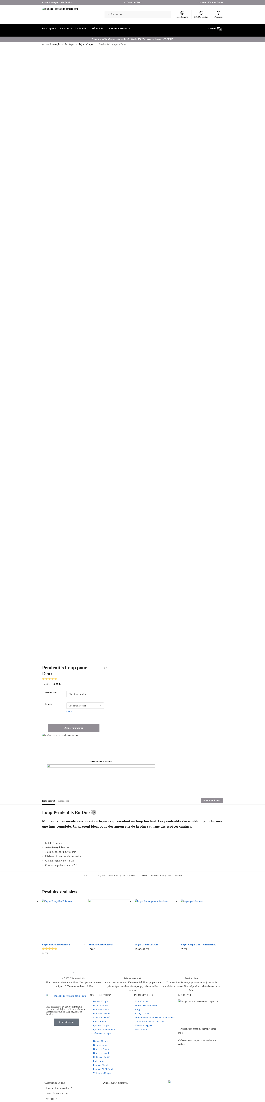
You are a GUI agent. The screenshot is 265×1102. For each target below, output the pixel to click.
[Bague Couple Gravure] (156, 920)
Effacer (69, 711)
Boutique (69, 44)
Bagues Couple (100, 1001)
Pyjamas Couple (101, 1025)
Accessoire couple (51, 44)
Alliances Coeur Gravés (100, 944)
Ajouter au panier (73, 728)
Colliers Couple (128, 875)
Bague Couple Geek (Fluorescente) (198, 944)
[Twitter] (182, 1057)
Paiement (218, 17)
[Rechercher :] (138, 14)
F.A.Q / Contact (201, 17)
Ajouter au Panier (211, 800)
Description (63, 801)
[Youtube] (190, 1057)
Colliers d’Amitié (101, 1017)
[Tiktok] (182, 1066)
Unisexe (178, 875)
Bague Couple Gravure (146, 944)
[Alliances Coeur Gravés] (109, 920)
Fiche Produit (48, 801)
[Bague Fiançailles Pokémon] (63, 920)
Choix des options (63, 958)
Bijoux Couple (86, 44)
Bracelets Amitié (101, 1009)
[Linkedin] (199, 1057)
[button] (50, 679)
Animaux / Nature (158, 875)
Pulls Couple (99, 1021)
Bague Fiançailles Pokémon (56, 944)
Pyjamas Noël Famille (104, 1029)
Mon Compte (182, 17)
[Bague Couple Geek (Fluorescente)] (202, 920)
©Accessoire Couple (54, 1082)
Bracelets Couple (101, 1013)
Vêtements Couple (102, 1033)
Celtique (170, 875)
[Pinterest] (207, 1057)
